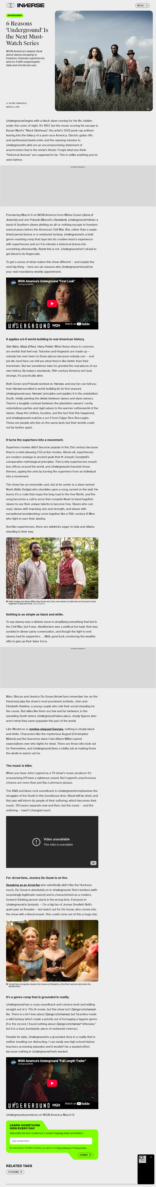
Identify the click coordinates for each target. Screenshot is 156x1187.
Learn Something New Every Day (25, 1126)
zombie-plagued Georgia (46, 729)
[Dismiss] (151, 1157)
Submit (84, 1155)
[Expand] (140, 1157)
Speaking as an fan (23, 885)
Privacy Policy (80, 1148)
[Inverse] (31, 5)
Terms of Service (63, 1148)
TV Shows (13, 1172)
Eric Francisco (19, 103)
